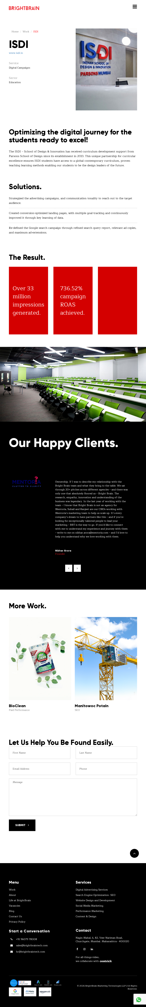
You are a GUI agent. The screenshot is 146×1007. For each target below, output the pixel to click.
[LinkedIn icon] (92, 949)
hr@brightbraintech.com (30, 952)
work (26, 32)
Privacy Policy (17, 922)
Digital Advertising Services (92, 890)
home (15, 32)
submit (20, 825)
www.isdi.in (16, 53)
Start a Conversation (29, 931)
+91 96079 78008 (26, 939)
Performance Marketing (90, 911)
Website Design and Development (95, 900)
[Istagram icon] (84, 949)
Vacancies (14, 906)
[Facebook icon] (77, 949)
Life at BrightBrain (20, 900)
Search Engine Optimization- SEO (95, 895)
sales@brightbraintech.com (32, 945)
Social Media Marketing (89, 906)
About (12, 895)
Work (12, 890)
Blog (11, 911)
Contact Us (15, 916)
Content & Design (86, 916)
